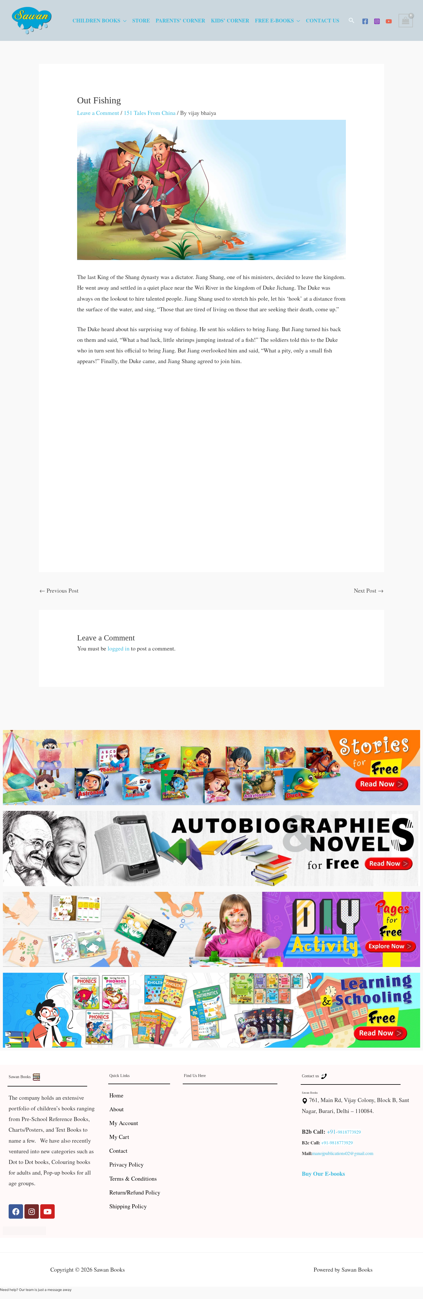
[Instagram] (377, 21)
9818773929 (349, 1132)
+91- (332, 1131)
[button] (351, 20)
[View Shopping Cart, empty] (406, 20)
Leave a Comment (98, 113)
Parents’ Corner (180, 20)
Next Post (369, 590)
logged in (118, 648)
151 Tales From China (150, 113)
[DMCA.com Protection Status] (24, 1230)
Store (141, 20)
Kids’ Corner (230, 20)
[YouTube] (389, 21)
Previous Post (59, 590)
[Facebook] (365, 21)
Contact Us (322, 20)
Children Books (96, 20)
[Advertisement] (211, 416)
